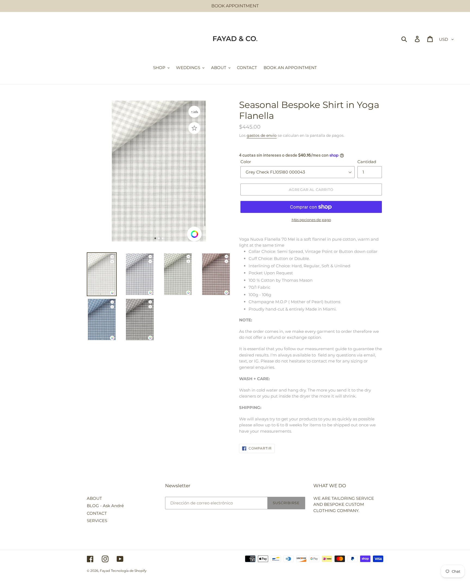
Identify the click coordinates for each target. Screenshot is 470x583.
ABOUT (94, 498)
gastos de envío (262, 135)
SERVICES (97, 520)
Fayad (105, 571)
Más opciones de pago (311, 220)
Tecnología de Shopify (129, 571)
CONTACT (97, 513)
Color (245, 161)
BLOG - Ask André (105, 505)
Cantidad (366, 161)
